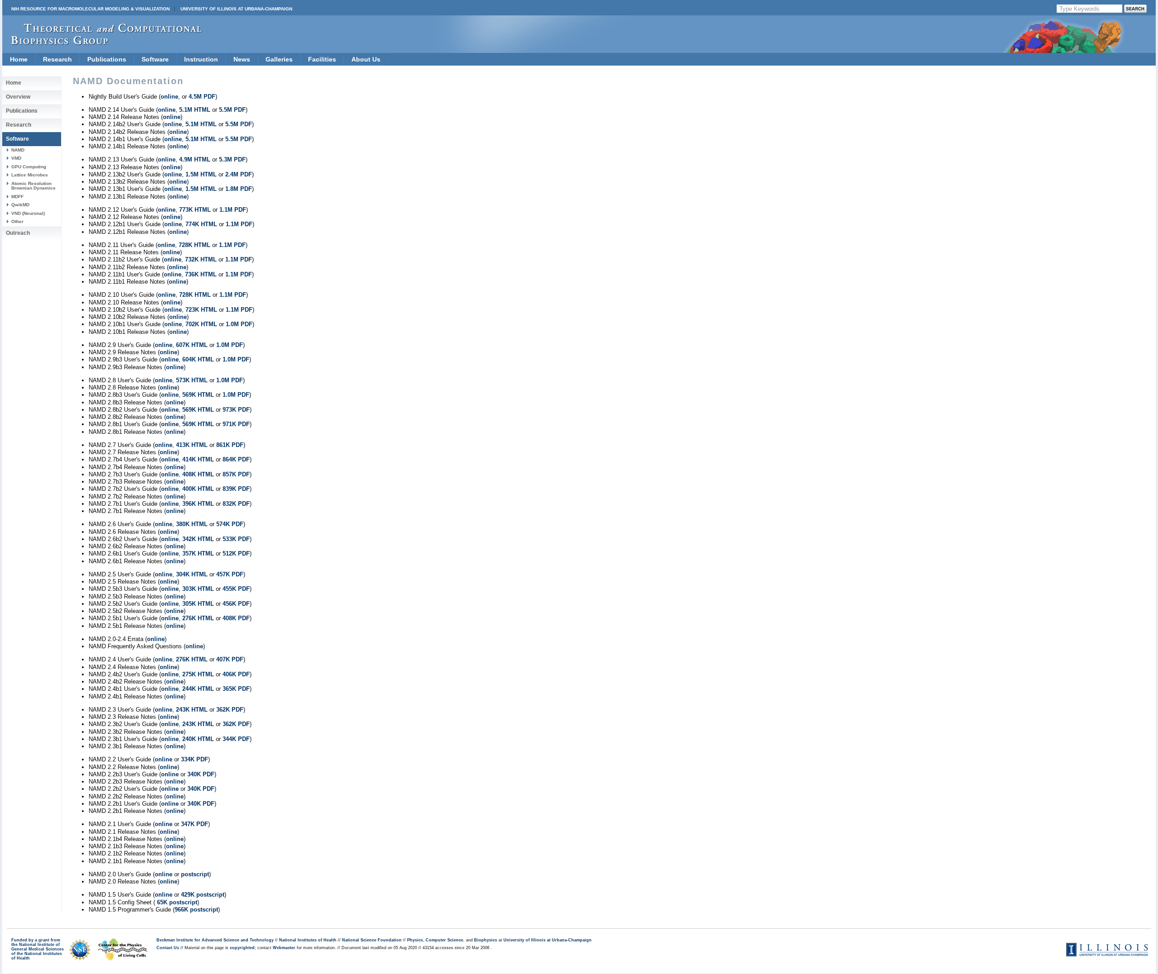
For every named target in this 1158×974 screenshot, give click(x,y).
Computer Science (444, 940)
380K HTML (192, 524)
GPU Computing (28, 166)
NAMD (17, 149)
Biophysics (485, 940)
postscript (195, 874)
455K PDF (236, 588)
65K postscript (176, 902)
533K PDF (236, 539)
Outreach (18, 233)
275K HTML (198, 674)
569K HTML (198, 394)
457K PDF (229, 574)
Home (19, 59)
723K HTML (201, 309)
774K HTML (201, 224)
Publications (106, 59)
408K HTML (198, 474)
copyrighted (242, 947)
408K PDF (236, 618)
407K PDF (229, 659)
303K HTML (198, 588)
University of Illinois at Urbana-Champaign (236, 8)
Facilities (322, 59)
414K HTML (198, 459)
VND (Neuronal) (28, 213)
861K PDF (229, 445)
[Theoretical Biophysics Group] (102, 43)
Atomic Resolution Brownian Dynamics (33, 185)
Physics (415, 940)
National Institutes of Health (308, 940)
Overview (18, 97)
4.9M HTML (194, 159)
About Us (365, 59)
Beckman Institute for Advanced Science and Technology (215, 940)
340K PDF (200, 774)
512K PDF (236, 553)
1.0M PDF (239, 324)
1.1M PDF (232, 209)
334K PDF (194, 759)
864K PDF (236, 459)
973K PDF (236, 409)
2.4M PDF (238, 174)
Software (155, 59)
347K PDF (194, 824)
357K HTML (198, 553)
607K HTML (192, 345)
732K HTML (201, 259)
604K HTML (198, 359)
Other (17, 221)
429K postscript (202, 894)
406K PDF (236, 674)
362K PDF (229, 709)
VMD (16, 158)
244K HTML (198, 688)
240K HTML (198, 739)
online (169, 96)
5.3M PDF (232, 159)
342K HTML (198, 539)
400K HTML (198, 488)
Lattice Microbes (29, 174)
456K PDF (236, 603)
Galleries (279, 59)
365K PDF (236, 688)
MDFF (17, 196)
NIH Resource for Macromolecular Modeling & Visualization (90, 8)
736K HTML (201, 274)
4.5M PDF (202, 96)
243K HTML (192, 709)
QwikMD (20, 204)
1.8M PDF (238, 188)
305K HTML (198, 603)
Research (57, 59)
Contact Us (168, 947)
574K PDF (229, 524)
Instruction (201, 59)
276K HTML (198, 618)
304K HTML (192, 574)
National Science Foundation (372, 940)
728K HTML (194, 245)
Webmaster (284, 947)
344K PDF (236, 739)
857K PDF (236, 474)
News (241, 59)
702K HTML (201, 324)
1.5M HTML (201, 174)
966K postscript (196, 909)
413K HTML (192, 445)
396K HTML (198, 503)
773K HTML (195, 209)
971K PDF (236, 424)
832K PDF (236, 503)
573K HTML (192, 380)
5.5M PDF (232, 109)
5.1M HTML (194, 109)
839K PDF (236, 488)
